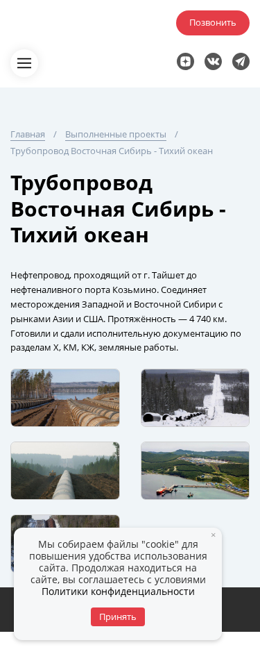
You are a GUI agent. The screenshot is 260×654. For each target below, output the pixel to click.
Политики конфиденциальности (118, 591)
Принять (118, 616)
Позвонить (212, 22)
